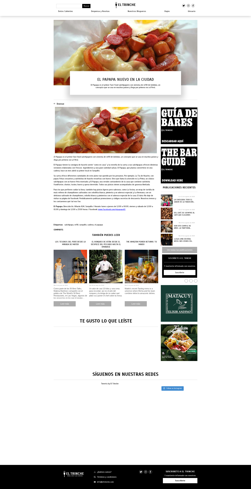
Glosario (191, 11)
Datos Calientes (65, 11)
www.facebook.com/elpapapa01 (112, 209)
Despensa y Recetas (100, 11)
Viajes (167, 11)
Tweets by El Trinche (110, 383)
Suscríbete (180, 480)
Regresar (60, 103)
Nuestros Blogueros (137, 11)
